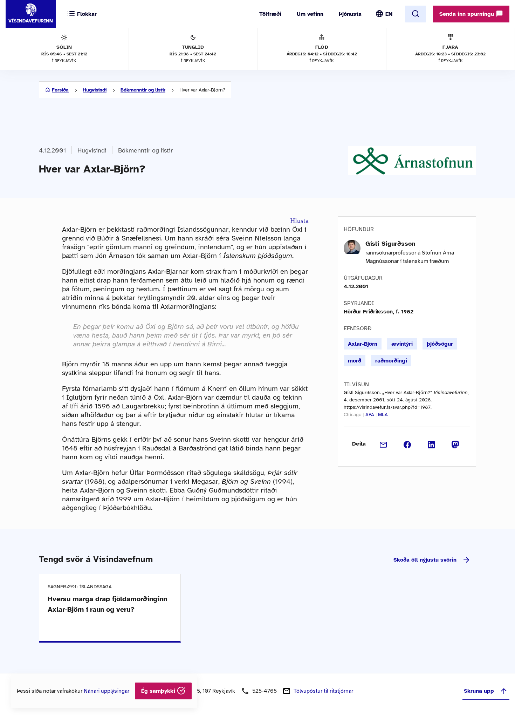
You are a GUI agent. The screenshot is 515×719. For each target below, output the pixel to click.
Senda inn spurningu (467, 14)
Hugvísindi (95, 90)
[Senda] (383, 443)
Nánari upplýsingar (106, 690)
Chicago (353, 415)
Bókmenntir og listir (143, 90)
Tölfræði (270, 14)
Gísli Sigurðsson (390, 243)
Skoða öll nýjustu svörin (424, 559)
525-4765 (264, 690)
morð (354, 360)
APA (369, 415)
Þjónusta (350, 14)
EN (388, 14)
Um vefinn (310, 14)
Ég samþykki (159, 690)
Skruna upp (479, 690)
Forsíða (60, 90)
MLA (383, 415)
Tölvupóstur (323, 690)
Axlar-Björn (362, 343)
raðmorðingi (391, 360)
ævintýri (402, 343)
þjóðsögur (440, 343)
